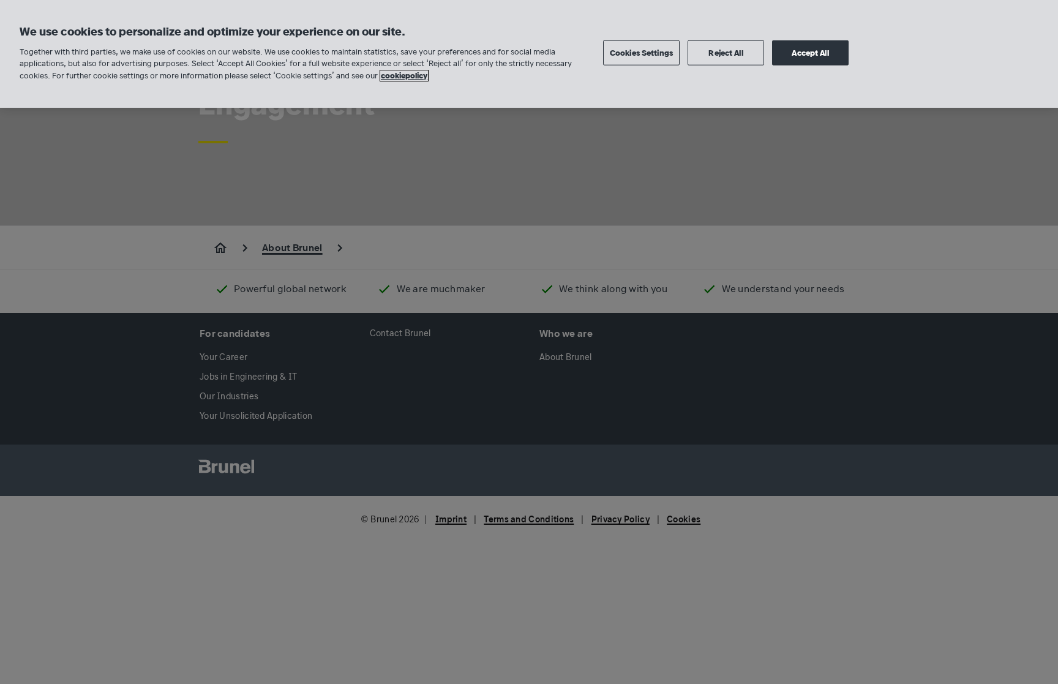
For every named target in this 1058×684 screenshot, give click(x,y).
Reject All (725, 52)
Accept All (810, 52)
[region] (529, 54)
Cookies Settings (641, 52)
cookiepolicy (404, 75)
